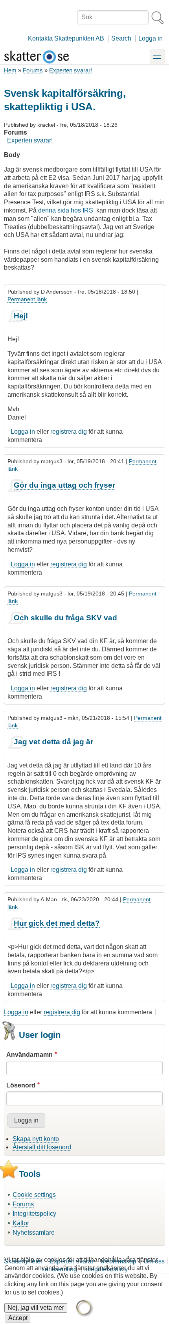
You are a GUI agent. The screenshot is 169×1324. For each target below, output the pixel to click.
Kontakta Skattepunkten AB (66, 38)
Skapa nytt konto (36, 1138)
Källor (21, 1223)
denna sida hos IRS (65, 210)
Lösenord (20, 1085)
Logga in (150, 38)
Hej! (21, 316)
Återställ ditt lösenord (42, 1147)
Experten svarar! (70, 70)
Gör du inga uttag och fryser (64, 485)
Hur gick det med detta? (57, 923)
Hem (10, 70)
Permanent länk (27, 299)
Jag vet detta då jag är (53, 742)
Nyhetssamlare (34, 1232)
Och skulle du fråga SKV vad (65, 618)
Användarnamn (29, 1054)
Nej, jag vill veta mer (35, 1307)
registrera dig (68, 431)
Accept (18, 1318)
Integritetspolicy (34, 1213)
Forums (33, 70)
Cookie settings (34, 1194)
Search (121, 38)
